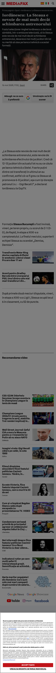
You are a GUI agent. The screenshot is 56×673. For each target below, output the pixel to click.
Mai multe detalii (12, 628)
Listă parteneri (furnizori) (9, 660)
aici (28, 638)
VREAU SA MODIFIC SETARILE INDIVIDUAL (28, 669)
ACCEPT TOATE (28, 665)
